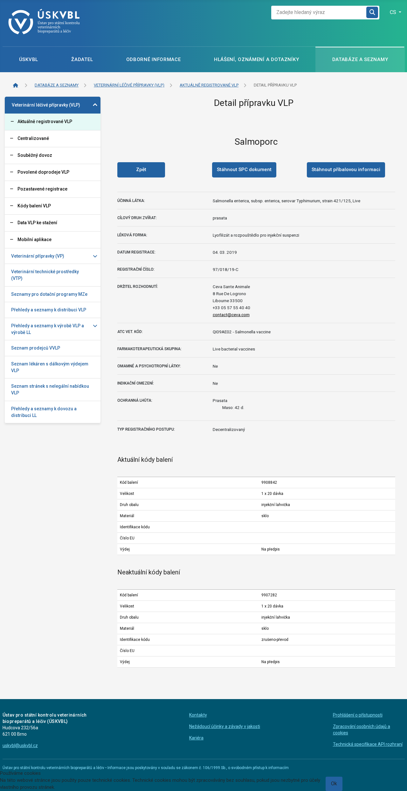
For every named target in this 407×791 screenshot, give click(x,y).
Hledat (372, 12)
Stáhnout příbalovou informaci (346, 169)
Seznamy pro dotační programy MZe (49, 294)
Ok (334, 784)
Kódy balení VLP (34, 205)
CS (393, 12)
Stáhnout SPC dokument (244, 169)
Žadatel (82, 59)
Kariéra (196, 737)
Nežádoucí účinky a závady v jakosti (224, 726)
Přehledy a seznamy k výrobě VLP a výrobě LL (47, 329)
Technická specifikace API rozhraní (368, 744)
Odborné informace (153, 59)
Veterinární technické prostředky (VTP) (45, 275)
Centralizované (33, 138)
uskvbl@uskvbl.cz (20, 745)
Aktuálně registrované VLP (44, 121)
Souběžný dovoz (34, 155)
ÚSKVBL (28, 59)
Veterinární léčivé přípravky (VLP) (46, 105)
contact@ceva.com (231, 314)
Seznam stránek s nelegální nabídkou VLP (50, 389)
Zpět (141, 169)
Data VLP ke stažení (37, 222)
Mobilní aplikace (34, 239)
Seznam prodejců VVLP (35, 347)
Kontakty (198, 715)
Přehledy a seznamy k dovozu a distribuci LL (44, 412)
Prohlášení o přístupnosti (358, 715)
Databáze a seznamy (360, 59)
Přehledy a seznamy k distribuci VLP (48, 309)
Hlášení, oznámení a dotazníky (256, 59)
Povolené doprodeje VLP (43, 172)
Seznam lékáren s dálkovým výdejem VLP (49, 367)
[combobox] (319, 12)
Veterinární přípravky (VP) (37, 256)
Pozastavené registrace (42, 188)
